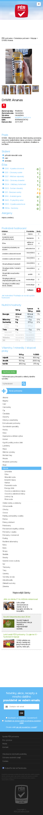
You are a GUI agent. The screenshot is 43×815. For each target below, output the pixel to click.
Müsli (4, 465)
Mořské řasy (7, 455)
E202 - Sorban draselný (14, 188)
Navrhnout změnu (9, 372)
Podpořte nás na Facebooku (15, 768)
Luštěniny (6, 446)
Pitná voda (9, 499)
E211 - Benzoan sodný (13, 192)
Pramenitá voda (11, 485)
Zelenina (6, 586)
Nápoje (33, 38)
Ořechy (5, 509)
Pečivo (5, 519)
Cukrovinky (7, 407)
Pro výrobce (7, 740)
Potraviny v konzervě (11, 535)
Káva (4, 433)
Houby (5, 430)
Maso (5, 449)
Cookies (5, 761)
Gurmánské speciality (11, 426)
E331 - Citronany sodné (13, 172)
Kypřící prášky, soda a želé (13, 442)
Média (4, 744)
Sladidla (5, 554)
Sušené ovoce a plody (11, 561)
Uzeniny (6, 574)
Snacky (5, 557)
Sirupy (5, 551)
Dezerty (6, 417)
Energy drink (9, 488)
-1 (4, 107)
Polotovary (7, 525)
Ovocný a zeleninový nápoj (15, 491)
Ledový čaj (9, 496)
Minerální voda (10, 477)
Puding (5, 538)
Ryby (5, 545)
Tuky (4, 570)
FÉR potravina (7, 38)
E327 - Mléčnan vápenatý (14, 176)
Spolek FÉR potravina (10, 737)
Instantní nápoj (10, 480)
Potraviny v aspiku (9, 532)
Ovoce (5, 513)
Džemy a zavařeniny (10, 420)
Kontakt (5, 747)
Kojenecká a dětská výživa (13, 436)
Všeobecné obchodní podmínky (14, 754)
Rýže (4, 548)
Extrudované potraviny (11, 423)
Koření (5, 439)
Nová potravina (15, 391)
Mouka (5, 458)
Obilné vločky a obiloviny (12, 503)
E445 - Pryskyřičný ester (14, 200)
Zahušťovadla (7, 580)
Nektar (7, 483)
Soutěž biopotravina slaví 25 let (16, 617)
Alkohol (5, 398)
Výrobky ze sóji (8, 577)
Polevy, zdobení (8, 522)
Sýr (4, 564)
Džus (6, 474)
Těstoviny (6, 567)
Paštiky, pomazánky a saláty (13, 516)
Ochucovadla (7, 506)
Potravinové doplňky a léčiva (13, 529)
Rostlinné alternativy (10, 542)
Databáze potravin (21, 38)
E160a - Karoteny (11, 208)
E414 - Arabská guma (13, 196)
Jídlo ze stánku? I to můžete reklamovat (20, 599)
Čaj (4, 410)
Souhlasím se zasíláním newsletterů (22, 718)
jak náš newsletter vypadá (26, 727)
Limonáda (8, 472)
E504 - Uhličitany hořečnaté (15, 184)
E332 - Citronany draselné (14, 180)
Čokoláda (6, 414)
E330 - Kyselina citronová (14, 168)
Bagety (5, 401)
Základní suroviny (9, 583)
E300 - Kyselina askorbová (15, 204)
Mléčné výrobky (9, 452)
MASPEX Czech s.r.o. (23, 117)
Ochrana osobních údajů (11, 758)
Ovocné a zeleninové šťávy (15, 494)
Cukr (4, 404)
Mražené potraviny (10, 462)
